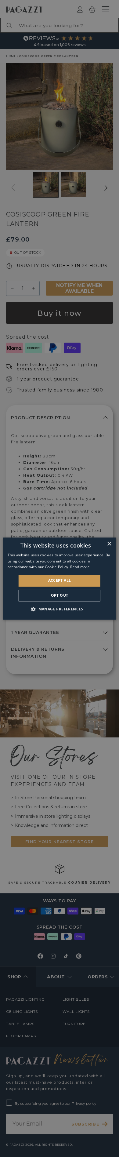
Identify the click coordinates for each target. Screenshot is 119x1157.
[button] (59, 609)
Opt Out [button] (59, 595)
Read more (80, 567)
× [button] (109, 544)
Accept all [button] (59, 580)
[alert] (59, 578)
